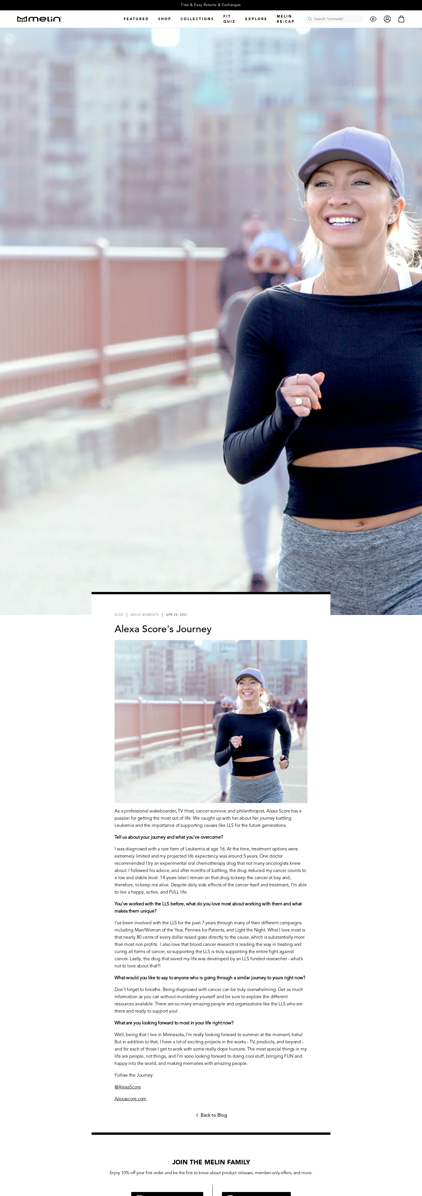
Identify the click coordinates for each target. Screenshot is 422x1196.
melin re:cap (286, 19)
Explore (256, 19)
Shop (164, 19)
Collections (197, 19)
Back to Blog (211, 1117)
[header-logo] (39, 19)
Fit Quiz (229, 19)
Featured (136, 19)
